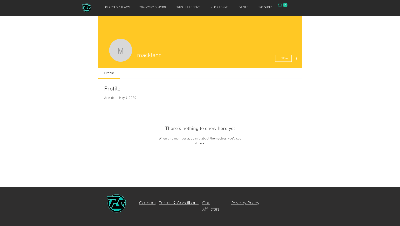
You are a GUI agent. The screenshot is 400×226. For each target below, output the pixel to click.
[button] (117, 7)
